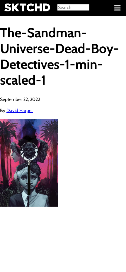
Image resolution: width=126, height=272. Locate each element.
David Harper (19, 110)
